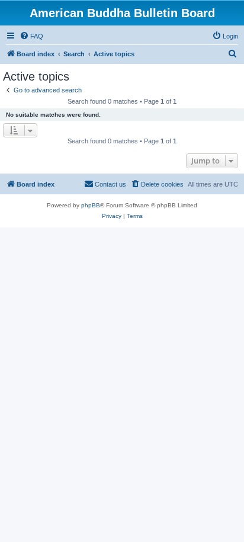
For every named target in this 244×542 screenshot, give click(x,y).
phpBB (90, 205)
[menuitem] (31, 36)
